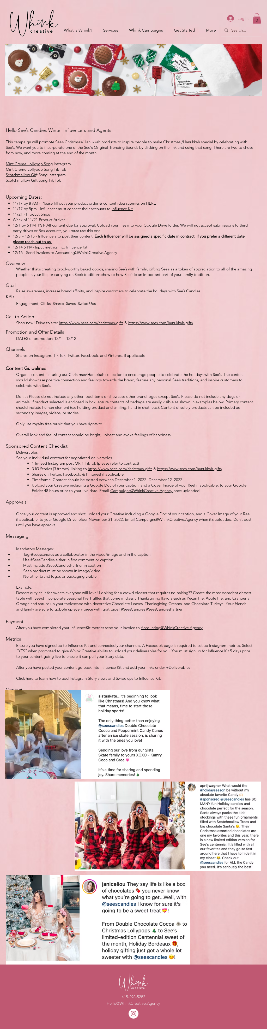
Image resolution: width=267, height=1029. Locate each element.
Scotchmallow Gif (21, 174)
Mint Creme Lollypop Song (29, 163)
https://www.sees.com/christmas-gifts (91, 322)
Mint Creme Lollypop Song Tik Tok (36, 169)
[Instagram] (133, 1014)
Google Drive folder (71, 519)
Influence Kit (122, 208)
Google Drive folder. (162, 225)
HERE (151, 203)
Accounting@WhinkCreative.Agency (86, 252)
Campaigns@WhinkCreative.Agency (141, 490)
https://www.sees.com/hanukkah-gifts (160, 322)
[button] (256, 18)
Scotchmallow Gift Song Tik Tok (33, 180)
